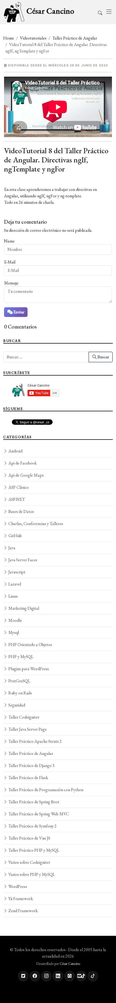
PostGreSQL (19, 681)
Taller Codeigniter (23, 717)
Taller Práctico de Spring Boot (33, 802)
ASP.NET (16, 499)
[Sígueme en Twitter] (23, 976)
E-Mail (9, 262)
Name (9, 241)
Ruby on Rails (20, 693)
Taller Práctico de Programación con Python (45, 790)
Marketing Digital (23, 608)
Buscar (103, 357)
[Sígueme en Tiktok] (92, 976)
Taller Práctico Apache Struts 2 (35, 741)
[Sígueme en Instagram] (46, 976)
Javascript (16, 572)
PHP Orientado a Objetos (30, 644)
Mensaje (11, 283)
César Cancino (70, 963)
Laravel (14, 584)
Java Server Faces (22, 560)
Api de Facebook (22, 463)
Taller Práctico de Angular (74, 38)
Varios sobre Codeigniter (29, 862)
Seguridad (16, 705)
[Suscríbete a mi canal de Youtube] (81, 976)
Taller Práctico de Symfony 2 (32, 826)
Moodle (15, 620)
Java (11, 548)
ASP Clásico (18, 487)
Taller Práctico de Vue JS (29, 838)
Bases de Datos (21, 511)
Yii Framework (20, 898)
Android (15, 451)
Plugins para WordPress (28, 669)
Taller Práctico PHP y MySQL (33, 850)
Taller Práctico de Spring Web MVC (38, 814)
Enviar (18, 312)
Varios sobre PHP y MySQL (31, 874)
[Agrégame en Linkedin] (58, 976)
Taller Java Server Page (27, 729)
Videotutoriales (33, 38)
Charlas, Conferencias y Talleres (35, 523)
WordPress (17, 886)
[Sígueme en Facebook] (34, 976)
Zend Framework (23, 910)
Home (8, 38)
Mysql (13, 632)
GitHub (15, 535)
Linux (13, 596)
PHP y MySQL (20, 656)
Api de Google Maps (26, 475)
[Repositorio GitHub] (69, 976)
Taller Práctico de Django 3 (31, 765)
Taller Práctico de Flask (28, 777)
